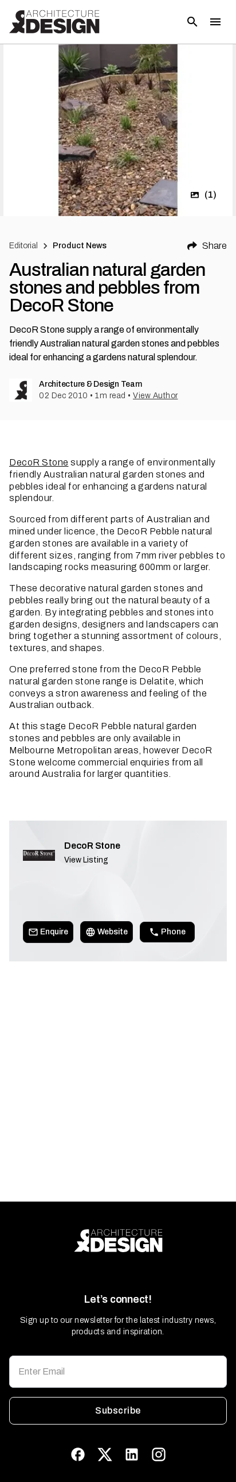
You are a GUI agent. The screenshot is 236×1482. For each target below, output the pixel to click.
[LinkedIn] (132, 1454)
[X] (105, 1454)
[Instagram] (159, 1454)
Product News (80, 245)
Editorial (23, 245)
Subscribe (117, 1410)
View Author (155, 395)
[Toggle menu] (215, 21)
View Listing (86, 860)
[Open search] (192, 21)
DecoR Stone (39, 462)
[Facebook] (78, 1454)
